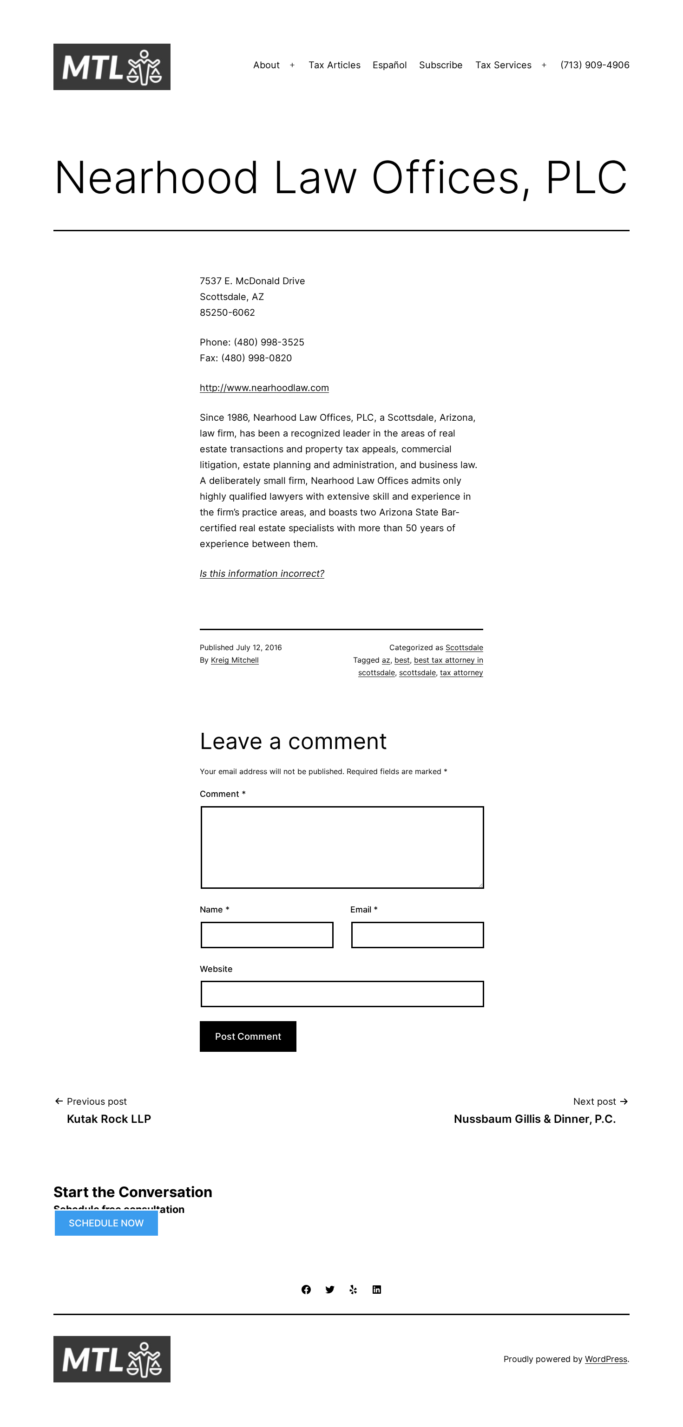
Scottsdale (464, 647)
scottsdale (417, 672)
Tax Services (503, 65)
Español (390, 65)
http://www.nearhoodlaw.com (264, 387)
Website (216, 969)
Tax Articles (335, 65)
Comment (223, 794)
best (402, 660)
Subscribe (441, 65)
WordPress (606, 1359)
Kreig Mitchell (235, 660)
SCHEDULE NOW (106, 1223)
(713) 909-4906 (595, 65)
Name (215, 909)
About (266, 65)
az (386, 660)
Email (364, 909)
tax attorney (461, 672)
